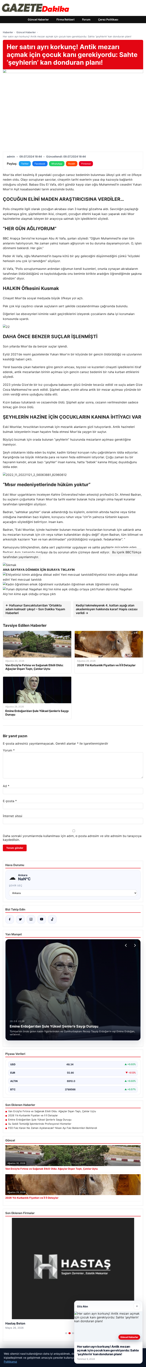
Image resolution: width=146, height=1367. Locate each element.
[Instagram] (31, 919)
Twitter (25, 163)
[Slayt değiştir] (66, 1333)
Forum (86, 19)
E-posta (10, 801)
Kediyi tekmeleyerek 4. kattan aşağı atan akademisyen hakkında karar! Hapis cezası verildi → (106, 609)
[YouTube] (41, 919)
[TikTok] (52, 919)
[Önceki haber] (126, 945)
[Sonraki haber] (134, 945)
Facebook (40, 163)
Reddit (71, 163)
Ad (6, 786)
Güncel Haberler (38, 19)
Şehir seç (15, 885)
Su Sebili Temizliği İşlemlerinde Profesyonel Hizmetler (39, 1123)
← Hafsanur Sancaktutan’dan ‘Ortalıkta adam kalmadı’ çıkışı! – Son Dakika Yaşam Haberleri (35, 609)
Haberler (8, 32)
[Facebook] (9, 919)
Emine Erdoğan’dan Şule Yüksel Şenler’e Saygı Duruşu (39, 1119)
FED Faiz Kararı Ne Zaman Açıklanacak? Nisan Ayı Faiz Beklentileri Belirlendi (52, 1127)
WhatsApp (56, 163)
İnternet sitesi (12, 816)
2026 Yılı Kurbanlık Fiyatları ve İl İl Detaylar (33, 1115)
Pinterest (86, 163)
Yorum (9, 750)
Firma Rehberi (65, 19)
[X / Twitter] (20, 919)
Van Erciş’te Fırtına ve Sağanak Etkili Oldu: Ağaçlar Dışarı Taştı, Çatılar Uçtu (52, 1111)
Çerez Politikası (108, 19)
